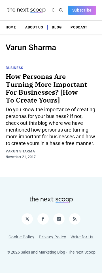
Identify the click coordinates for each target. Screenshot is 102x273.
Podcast (79, 27)
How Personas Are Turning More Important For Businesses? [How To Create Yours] (46, 88)
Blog (56, 27)
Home (11, 27)
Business (14, 68)
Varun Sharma (20, 151)
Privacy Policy (52, 237)
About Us (34, 27)
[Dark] (54, 10)
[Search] (61, 10)
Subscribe (82, 10)
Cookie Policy (21, 237)
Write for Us (82, 237)
